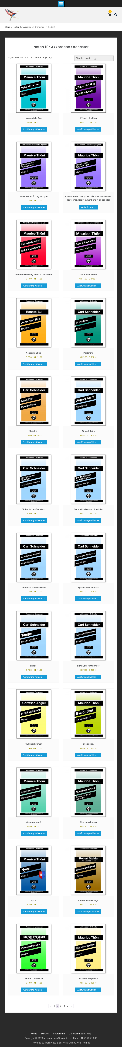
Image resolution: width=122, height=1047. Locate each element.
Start (7, 26)
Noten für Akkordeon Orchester (29, 26)
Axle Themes (83, 1042)
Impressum (59, 1033)
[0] (109, 15)
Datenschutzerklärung (80, 1033)
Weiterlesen (87, 207)
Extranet (45, 1033)
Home (34, 1033)
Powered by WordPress (44, 1042)
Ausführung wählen (32, 129)
